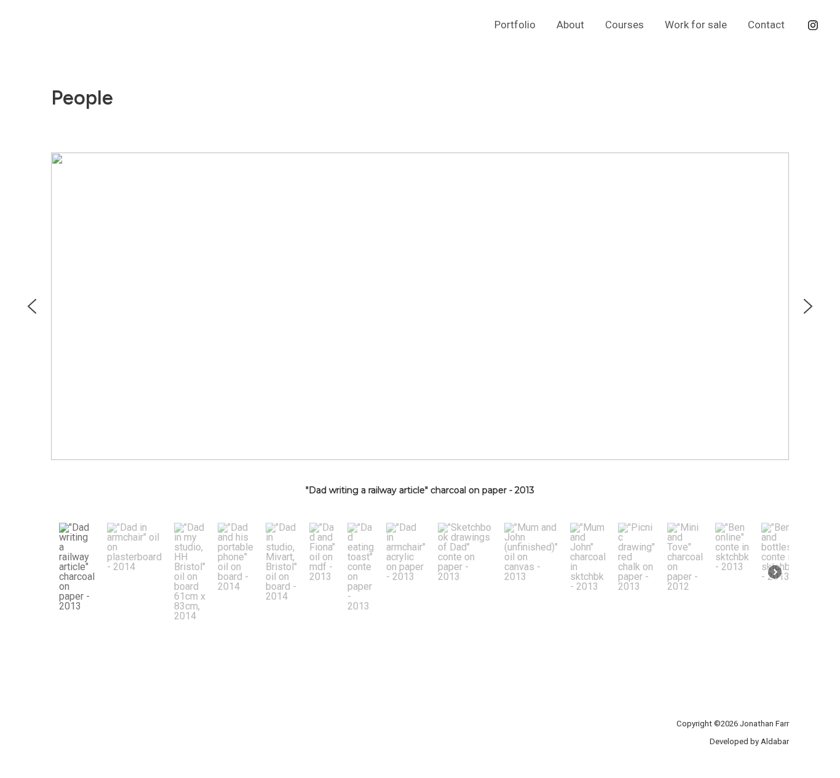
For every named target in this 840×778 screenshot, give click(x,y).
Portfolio (515, 24)
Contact (766, 24)
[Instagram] (812, 25)
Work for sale (696, 24)
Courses (624, 24)
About (570, 24)
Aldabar (775, 741)
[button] (32, 306)
